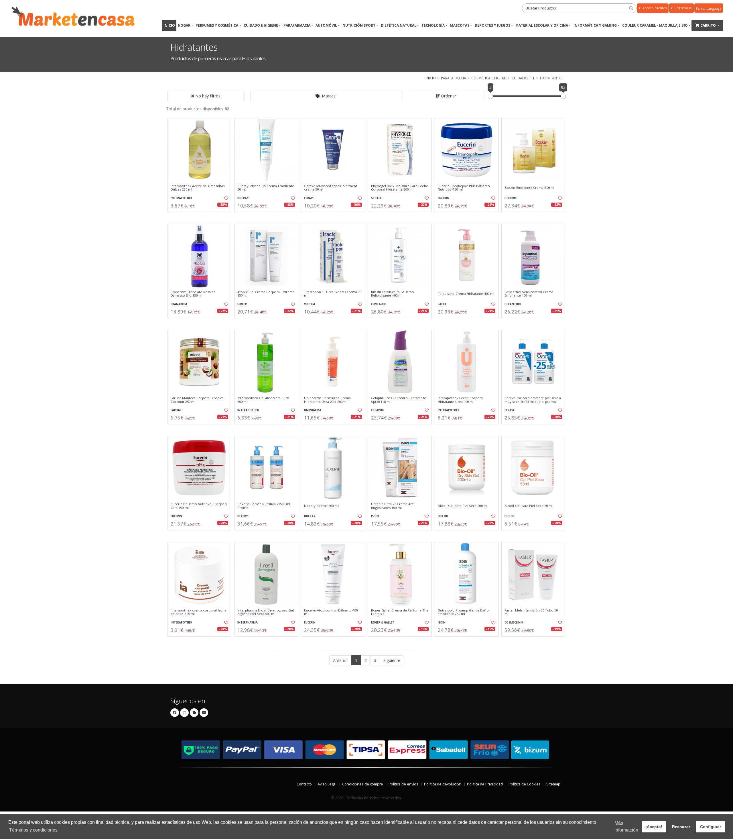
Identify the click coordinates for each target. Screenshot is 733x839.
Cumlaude (378, 304)
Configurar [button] (710, 826)
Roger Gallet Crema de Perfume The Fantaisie (400, 612)
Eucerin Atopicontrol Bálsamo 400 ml (331, 612)
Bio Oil (443, 516)
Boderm (511, 198)
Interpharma (247, 622)
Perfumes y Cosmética (217, 25)
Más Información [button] (626, 826)
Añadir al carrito (201, 217)
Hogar (184, 25)
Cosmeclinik (514, 622)
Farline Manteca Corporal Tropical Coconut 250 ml (197, 399)
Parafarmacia (296, 25)
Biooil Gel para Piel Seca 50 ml (529, 505)
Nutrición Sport (358, 25)
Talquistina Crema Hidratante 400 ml (466, 293)
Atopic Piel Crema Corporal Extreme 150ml (266, 293)
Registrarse (683, 8)
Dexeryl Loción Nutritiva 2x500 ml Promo (263, 505)
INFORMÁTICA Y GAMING (595, 25)
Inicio (169, 25)
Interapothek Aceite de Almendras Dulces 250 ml (197, 187)
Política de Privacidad (485, 784)
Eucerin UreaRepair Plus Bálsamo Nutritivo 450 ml (464, 187)
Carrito (708, 25)
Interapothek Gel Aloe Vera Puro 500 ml (263, 399)
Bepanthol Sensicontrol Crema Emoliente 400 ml (529, 293)
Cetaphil (377, 410)
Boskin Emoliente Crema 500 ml (530, 187)
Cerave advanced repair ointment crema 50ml (330, 187)
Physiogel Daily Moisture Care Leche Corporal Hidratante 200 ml (399, 187)
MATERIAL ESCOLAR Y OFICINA (541, 25)
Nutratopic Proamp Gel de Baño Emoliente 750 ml (463, 612)
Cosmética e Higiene (489, 78)
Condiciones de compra (362, 784)
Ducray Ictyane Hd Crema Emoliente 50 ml (265, 187)
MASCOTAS (459, 25)
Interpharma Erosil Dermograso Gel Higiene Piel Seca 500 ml (265, 612)
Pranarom (179, 304)
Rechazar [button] (681, 826)
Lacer (442, 304)
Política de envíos (403, 784)
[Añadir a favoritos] (225, 198)
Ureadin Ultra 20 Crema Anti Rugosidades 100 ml (393, 505)
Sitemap (553, 784)
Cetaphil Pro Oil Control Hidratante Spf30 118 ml (398, 399)
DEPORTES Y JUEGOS (492, 25)
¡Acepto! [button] (653, 826)
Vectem (309, 304)
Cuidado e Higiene (261, 25)
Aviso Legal (327, 784)
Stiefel (376, 198)
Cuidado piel (523, 78)
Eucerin (443, 198)
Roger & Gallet (382, 622)
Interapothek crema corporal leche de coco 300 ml (198, 612)
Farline (176, 410)
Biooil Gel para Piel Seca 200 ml (463, 505)
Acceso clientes (654, 8)
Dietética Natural (398, 25)
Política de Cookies (525, 784)
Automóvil (326, 25)
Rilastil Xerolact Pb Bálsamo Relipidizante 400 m (392, 293)
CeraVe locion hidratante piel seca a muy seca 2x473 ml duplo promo (533, 399)
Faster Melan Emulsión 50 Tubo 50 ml (531, 612)
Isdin (375, 516)
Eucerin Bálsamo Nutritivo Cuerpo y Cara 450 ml (199, 505)
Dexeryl (243, 516)
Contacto (304, 784)
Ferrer (242, 304)
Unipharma (312, 410)
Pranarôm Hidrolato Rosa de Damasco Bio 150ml (193, 293)
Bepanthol (513, 304)
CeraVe (309, 198)
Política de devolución (442, 784)
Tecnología (433, 25)
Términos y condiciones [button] (33, 830)
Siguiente (391, 660)
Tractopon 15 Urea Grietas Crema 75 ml (332, 293)
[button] (326, 96)
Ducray (243, 198)
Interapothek (181, 198)
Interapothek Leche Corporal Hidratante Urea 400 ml (461, 399)
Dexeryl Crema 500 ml (321, 505)
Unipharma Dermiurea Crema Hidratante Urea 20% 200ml (327, 399)
